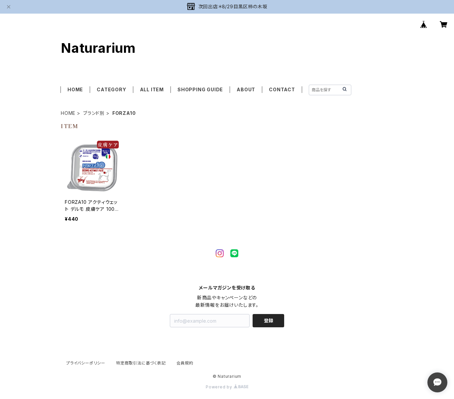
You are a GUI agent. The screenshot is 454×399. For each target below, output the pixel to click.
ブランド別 (94, 113)
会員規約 (184, 362)
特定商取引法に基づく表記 (141, 362)
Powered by (220, 386)
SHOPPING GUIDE (200, 89)
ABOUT (246, 89)
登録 (268, 320)
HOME (75, 89)
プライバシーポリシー (85, 362)
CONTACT (282, 89)
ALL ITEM (152, 89)
